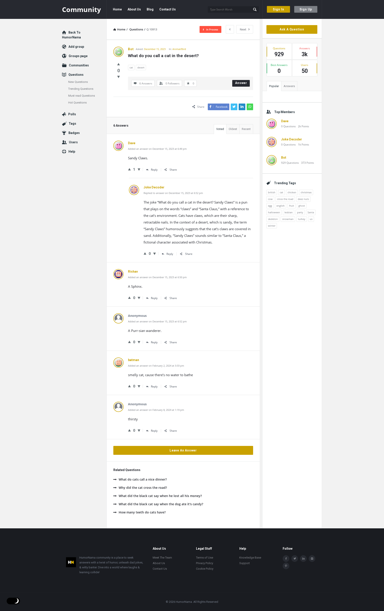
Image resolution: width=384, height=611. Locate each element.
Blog (150, 9)
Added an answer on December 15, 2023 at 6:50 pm (157, 277)
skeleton (273, 219)
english (280, 205)
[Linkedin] (303, 558)
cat (131, 67)
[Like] (118, 64)
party (300, 212)
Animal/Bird (179, 49)
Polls (72, 114)
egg (270, 205)
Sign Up (306, 9)
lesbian (288, 212)
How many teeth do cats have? (142, 512)
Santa (311, 212)
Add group (76, 46)
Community (81, 9)
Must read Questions (81, 95)
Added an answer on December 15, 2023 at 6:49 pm (157, 148)
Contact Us (167, 9)
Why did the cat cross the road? (143, 487)
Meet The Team (162, 557)
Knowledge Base (250, 557)
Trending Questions (80, 88)
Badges (74, 133)
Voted (220, 129)
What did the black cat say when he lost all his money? (160, 496)
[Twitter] (294, 558)
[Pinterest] (286, 566)
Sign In (278, 9)
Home (117, 9)
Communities (79, 65)
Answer (241, 83)
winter (271, 225)
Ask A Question (292, 29)
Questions (76, 74)
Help (71, 151)
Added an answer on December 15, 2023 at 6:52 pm (157, 321)
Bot (283, 157)
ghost (301, 205)
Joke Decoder (291, 139)
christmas (306, 192)
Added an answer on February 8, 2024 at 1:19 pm (156, 409)
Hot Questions (77, 102)
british (271, 192)
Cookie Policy (204, 568)
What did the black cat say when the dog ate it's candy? (161, 504)
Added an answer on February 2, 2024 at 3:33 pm (156, 365)
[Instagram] (312, 558)
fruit (291, 205)
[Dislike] (118, 77)
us (311, 219)
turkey (301, 219)
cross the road (285, 199)
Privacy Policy (204, 563)
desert (140, 67)
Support (244, 563)
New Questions (78, 82)
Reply (154, 170)
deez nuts (303, 199)
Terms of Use (204, 557)
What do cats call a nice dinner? (143, 479)
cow (270, 199)
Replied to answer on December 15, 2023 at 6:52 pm (173, 193)
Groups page (78, 56)
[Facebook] (286, 558)
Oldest (233, 129)
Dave (284, 121)
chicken (292, 192)
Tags (72, 123)
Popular (274, 86)
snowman (288, 219)
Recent (246, 129)
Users (73, 142)
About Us (134, 9)
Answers (289, 86)
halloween (274, 212)
